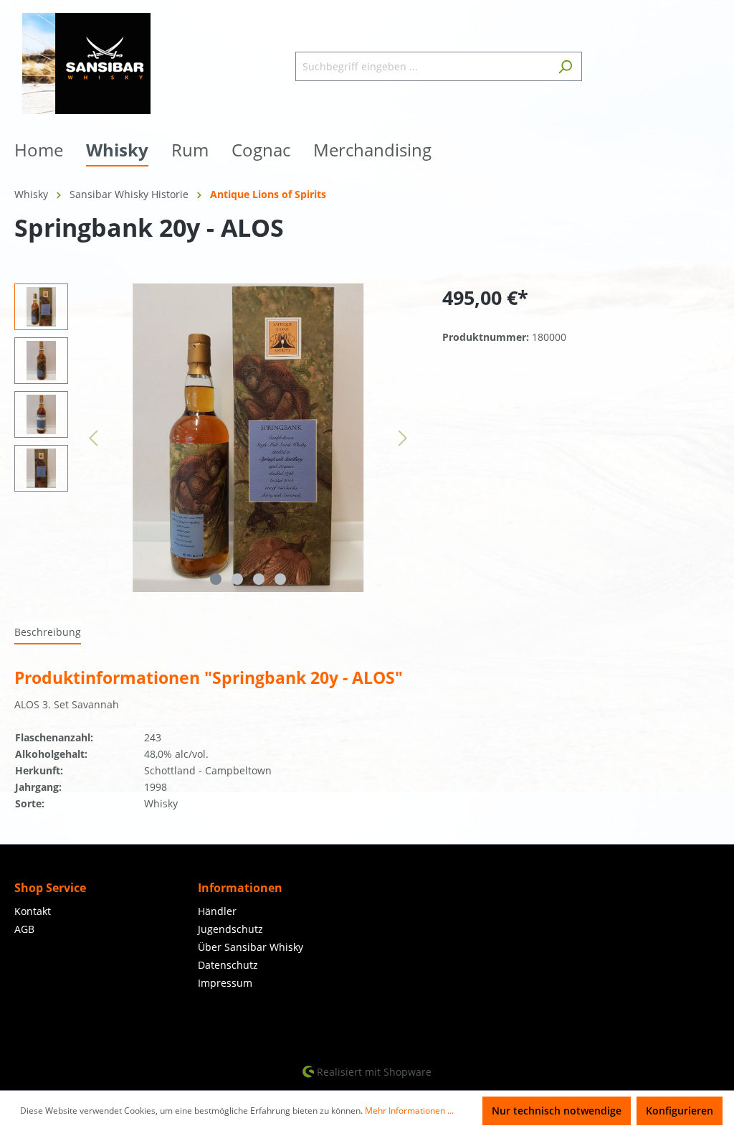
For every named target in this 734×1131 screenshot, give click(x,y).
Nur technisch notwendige (556, 1110)
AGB (24, 929)
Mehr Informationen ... (409, 1110)
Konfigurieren (679, 1110)
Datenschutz (228, 965)
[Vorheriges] (93, 438)
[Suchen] (565, 66)
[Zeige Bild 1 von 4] (215, 579)
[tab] (47, 632)
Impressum (225, 983)
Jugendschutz (230, 929)
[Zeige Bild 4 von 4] (280, 579)
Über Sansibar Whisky (250, 947)
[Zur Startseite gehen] (86, 63)
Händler (217, 911)
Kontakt (32, 911)
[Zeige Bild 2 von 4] (237, 579)
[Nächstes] (403, 438)
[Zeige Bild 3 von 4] (258, 579)
